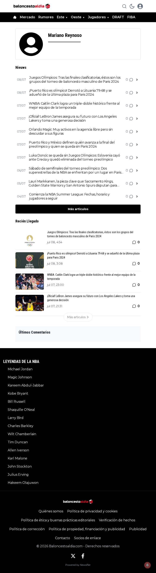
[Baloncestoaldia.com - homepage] (32, 6)
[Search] (124, 6)
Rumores (46, 17)
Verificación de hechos (117, 520)
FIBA (131, 17)
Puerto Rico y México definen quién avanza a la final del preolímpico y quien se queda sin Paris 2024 (72, 144)
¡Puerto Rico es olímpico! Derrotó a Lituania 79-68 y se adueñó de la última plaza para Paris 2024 (70, 93)
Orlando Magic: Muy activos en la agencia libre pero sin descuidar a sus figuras (71, 131)
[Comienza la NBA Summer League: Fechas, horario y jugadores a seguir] (137, 196)
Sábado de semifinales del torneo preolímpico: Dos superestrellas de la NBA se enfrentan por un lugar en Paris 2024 (75, 170)
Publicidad (138, 529)
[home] (15, 17)
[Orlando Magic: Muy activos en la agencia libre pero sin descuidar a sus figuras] (137, 132)
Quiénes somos (51, 511)
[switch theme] (132, 6)
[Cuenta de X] (73, 556)
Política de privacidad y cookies (92, 511)
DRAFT (118, 17)
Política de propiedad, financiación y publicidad (87, 529)
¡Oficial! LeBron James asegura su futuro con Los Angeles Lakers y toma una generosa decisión (73, 118)
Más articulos (78, 209)
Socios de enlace (87, 538)
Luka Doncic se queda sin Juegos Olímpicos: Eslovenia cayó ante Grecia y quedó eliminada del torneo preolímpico (74, 157)
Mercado (27, 17)
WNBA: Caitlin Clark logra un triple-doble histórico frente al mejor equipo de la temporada (74, 105)
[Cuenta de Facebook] (82, 556)
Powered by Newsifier (78, 564)
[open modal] (140, 6)
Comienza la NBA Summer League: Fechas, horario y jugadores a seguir (69, 196)
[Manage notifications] (147, 565)
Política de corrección (27, 529)
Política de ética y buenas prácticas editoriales (58, 520)
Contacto (62, 538)
